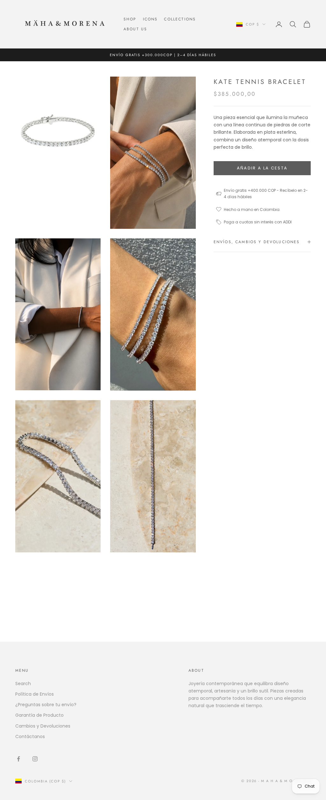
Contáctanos (30, 736)
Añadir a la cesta (262, 168)
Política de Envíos (34, 694)
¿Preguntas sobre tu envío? (45, 704)
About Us (135, 29)
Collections (180, 19)
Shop (130, 19)
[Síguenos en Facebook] (18, 759)
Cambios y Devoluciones (42, 726)
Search (23, 683)
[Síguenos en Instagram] (35, 759)
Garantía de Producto (39, 715)
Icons (150, 19)
